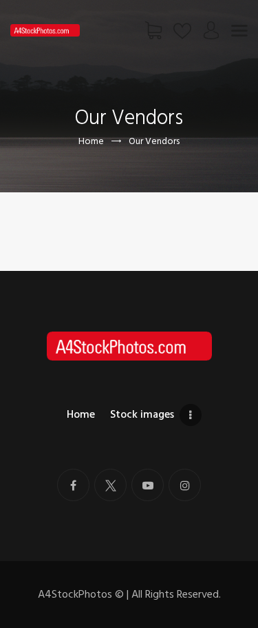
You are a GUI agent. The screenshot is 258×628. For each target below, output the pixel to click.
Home (91, 141)
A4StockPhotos (81, 594)
